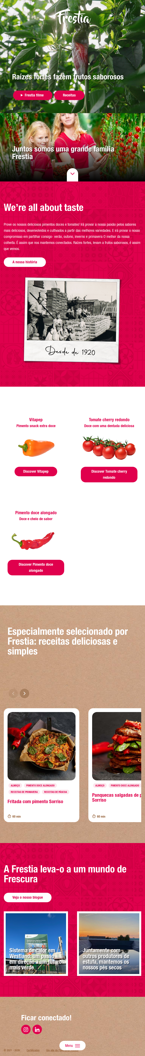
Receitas (69, 95)
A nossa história (24, 262)
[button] (24, 693)
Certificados (33, 1050)
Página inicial (72, 16)
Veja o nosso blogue (27, 897)
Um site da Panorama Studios (62, 1050)
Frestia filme (34, 95)
